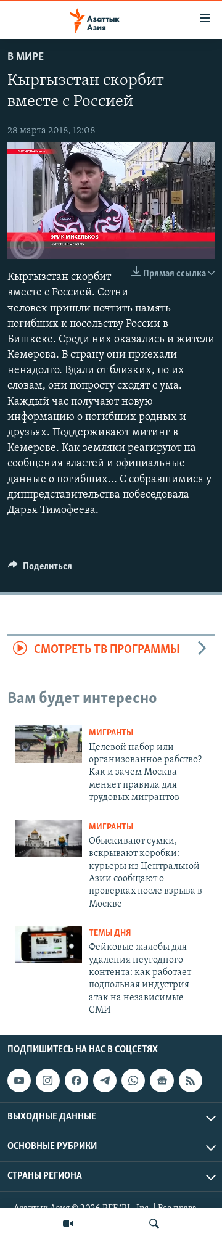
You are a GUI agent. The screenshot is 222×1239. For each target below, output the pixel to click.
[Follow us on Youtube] (19, 1080)
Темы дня (110, 933)
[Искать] (154, 1223)
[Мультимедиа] (67, 1223)
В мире (25, 57)
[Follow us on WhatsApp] (133, 1080)
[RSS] (190, 1080)
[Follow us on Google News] (161, 1080)
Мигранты (111, 733)
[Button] (40, 569)
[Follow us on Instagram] (47, 1080)
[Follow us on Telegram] (105, 1080)
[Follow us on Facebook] (76, 1080)
